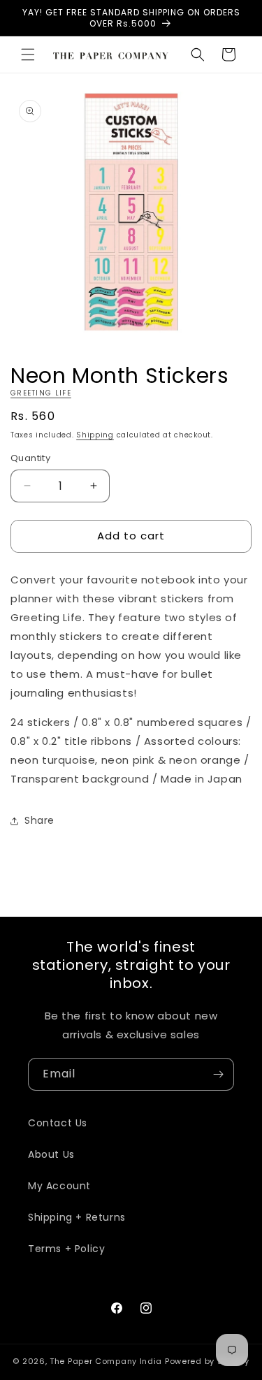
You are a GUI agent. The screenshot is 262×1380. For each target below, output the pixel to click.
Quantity (30, 458)
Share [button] (39, 820)
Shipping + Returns (77, 1217)
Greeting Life (40, 393)
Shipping (95, 435)
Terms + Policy (66, 1249)
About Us (51, 1154)
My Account (59, 1186)
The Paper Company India (106, 1361)
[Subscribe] (218, 1074)
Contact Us (57, 1123)
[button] (28, 54)
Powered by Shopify (207, 1361)
